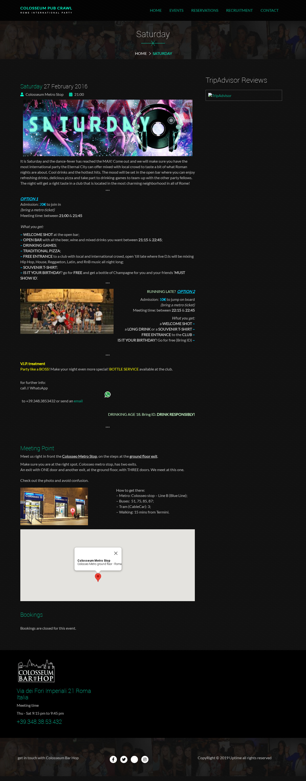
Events (176, 10)
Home (156, 10)
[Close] (116, 553)
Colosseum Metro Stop (44, 94)
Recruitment (239, 10)
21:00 (79, 94)
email (78, 401)
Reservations (204, 10)
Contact (270, 10)
